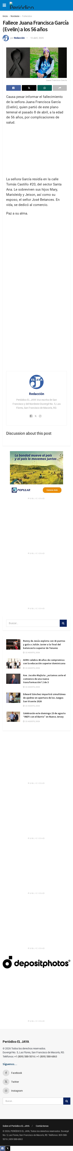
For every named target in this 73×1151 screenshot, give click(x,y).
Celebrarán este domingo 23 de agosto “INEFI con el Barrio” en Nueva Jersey (44, 715)
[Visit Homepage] (23, 5)
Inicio (5, 16)
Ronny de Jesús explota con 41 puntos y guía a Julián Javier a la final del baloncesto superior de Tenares (44, 644)
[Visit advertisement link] (36, 473)
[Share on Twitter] (29, 88)
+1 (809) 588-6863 (46, 1056)
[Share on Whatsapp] (44, 88)
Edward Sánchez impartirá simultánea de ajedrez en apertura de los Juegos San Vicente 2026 (44, 698)
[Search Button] (63, 623)
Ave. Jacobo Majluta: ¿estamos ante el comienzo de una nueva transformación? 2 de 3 (44, 679)
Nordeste (15, 16)
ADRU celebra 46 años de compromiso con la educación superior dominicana (44, 661)
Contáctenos (42, 1126)
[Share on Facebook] (13, 88)
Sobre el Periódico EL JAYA (16, 1126)
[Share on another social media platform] (60, 88)
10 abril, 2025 (37, 38)
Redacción (19, 38)
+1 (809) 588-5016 (24, 1056)
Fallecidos (27, 16)
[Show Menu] (4, 5)
